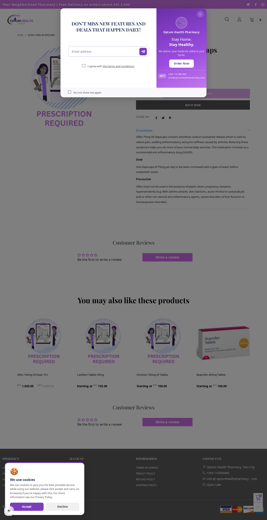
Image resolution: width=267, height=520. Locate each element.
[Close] (200, 14)
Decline (62, 507)
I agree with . (111, 66)
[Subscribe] (143, 51)
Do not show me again (87, 92)
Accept (26, 507)
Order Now (181, 63)
